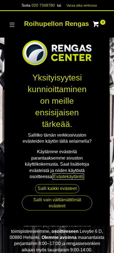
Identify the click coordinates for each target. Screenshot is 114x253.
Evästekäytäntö (68, 176)
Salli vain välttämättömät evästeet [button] (57, 202)
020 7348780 (43, 5)
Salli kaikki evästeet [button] (57, 188)
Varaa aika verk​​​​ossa (81, 5)
